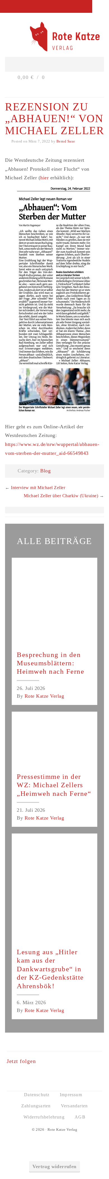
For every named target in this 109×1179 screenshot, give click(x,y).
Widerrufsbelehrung (44, 1117)
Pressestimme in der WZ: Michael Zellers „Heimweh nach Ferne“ (54, 784)
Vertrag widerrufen (54, 1166)
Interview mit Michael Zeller (38, 487)
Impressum (71, 1094)
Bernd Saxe (65, 141)
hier (44, 177)
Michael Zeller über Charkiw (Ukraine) (61, 495)
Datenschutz (36, 1094)
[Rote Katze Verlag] (54, 37)
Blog (45, 470)
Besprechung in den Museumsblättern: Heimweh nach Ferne (50, 663)
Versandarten (74, 1105)
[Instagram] (62, 1075)
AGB (80, 1117)
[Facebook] (46, 1075)
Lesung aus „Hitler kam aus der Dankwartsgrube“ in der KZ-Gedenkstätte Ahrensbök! (50, 969)
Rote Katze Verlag (44, 696)
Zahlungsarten (36, 1105)
